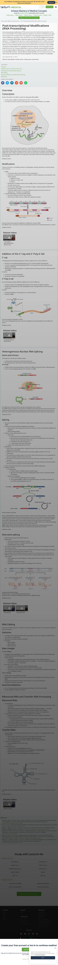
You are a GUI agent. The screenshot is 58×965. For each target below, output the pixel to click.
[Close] (55, 948)
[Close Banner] (56, 2)
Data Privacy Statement (40, 954)
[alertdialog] (29, 2)
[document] (29, 482)
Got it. (42, 957)
